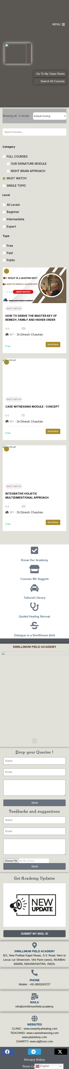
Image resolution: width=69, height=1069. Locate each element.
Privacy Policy (34, 1060)
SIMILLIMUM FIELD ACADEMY (34, 646)
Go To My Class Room (50, 73)
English (44, 1066)
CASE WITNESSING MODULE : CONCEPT (32, 406)
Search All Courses (53, 81)
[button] (34, 741)
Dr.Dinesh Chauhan (30, 334)
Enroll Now (53, 344)
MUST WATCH (14, 308)
